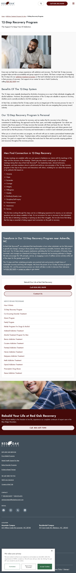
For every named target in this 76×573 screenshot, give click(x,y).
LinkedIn (25, 510)
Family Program (9, 322)
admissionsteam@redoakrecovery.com (12, 500)
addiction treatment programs (25, 77)
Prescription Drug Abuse (12, 369)
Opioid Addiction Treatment (13, 364)
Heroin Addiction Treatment (13, 352)
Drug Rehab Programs (8, 456)
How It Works (8, 305)
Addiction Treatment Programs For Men (16, 16)
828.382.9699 (11, 81)
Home (3, 16)
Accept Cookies (45, 567)
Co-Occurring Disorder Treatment (15, 314)
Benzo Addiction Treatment (13, 339)
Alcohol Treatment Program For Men (16, 335)
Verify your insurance (8, 480)
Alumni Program (9, 318)
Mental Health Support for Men (10, 461)
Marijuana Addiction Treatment (14, 356)
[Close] (52, 551)
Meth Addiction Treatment (12, 360)
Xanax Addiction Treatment (13, 373)
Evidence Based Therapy (9, 470)
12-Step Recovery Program (13, 310)
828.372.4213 (18, 496)
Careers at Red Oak (7, 484)
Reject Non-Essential (28, 566)
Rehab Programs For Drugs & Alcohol (17, 326)
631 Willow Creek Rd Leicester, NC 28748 (16, 528)
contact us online (24, 269)
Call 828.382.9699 (57, 4)
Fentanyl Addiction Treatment (13, 348)
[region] (28, 560)
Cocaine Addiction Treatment (13, 343)
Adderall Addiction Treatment (14, 331)
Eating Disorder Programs (9, 465)
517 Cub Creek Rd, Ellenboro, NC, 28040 (53, 528)
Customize (12, 567)
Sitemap (66, 569)
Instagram (11, 510)
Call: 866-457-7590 (38, 428)
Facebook (4, 510)
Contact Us (38, 294)
